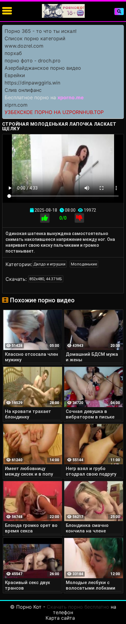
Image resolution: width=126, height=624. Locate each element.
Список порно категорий (35, 38)
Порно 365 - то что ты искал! (40, 31)
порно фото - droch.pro (33, 60)
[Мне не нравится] (79, 218)
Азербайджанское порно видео (43, 68)
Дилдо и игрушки (49, 264)
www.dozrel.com (24, 46)
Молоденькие (84, 264)
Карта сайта (60, 618)
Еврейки (15, 75)
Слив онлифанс (23, 90)
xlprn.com (16, 105)
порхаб (13, 53)
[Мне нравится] (45, 218)
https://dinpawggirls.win (32, 83)
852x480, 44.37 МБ (45, 279)
